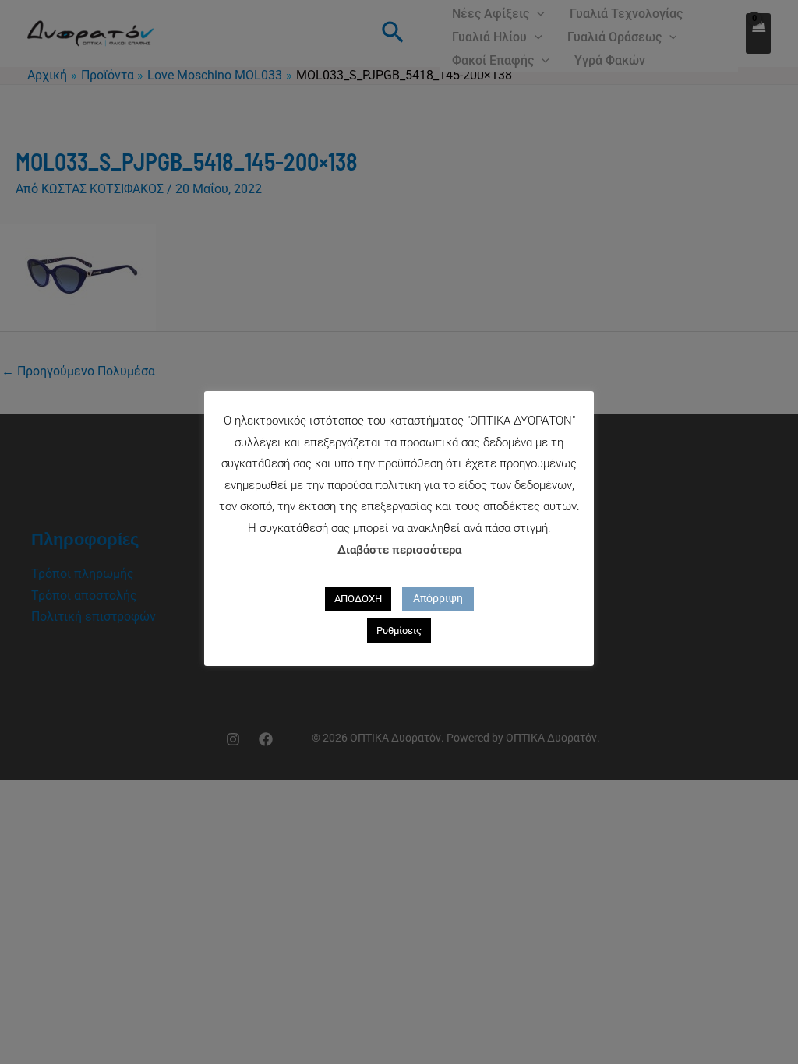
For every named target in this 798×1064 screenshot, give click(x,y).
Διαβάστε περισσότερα (399, 550)
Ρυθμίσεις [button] (399, 630)
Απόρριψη (438, 598)
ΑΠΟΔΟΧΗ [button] (358, 598)
